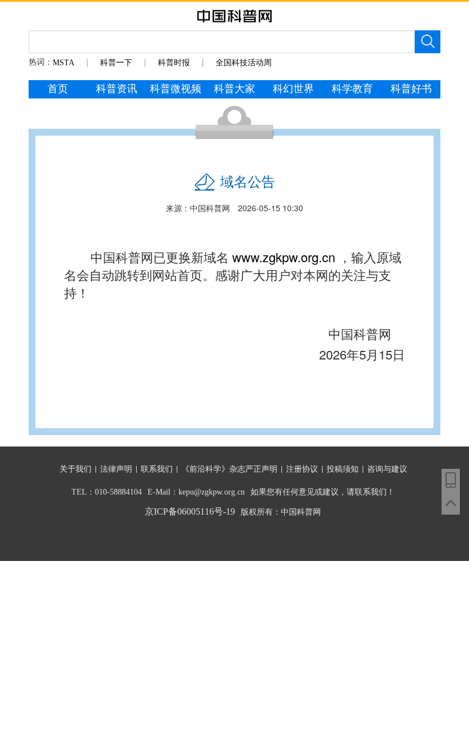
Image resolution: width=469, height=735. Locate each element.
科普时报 (174, 62)
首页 (57, 88)
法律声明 (116, 469)
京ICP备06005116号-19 (190, 511)
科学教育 (352, 88)
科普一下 (116, 62)
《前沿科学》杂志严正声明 (229, 469)
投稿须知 (343, 469)
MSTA (63, 62)
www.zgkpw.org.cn (283, 257)
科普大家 (234, 88)
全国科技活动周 (244, 62)
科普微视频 (175, 88)
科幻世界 (293, 88)
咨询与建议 (387, 469)
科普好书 (411, 88)
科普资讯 (116, 88)
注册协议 (302, 469)
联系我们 (157, 469)
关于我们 (75, 469)
